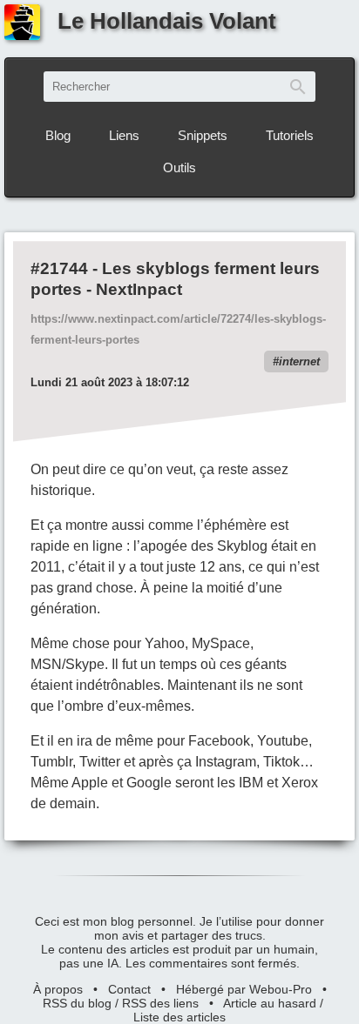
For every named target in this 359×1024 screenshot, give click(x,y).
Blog (58, 135)
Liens (124, 135)
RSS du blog (77, 1003)
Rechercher (298, 86)
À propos (58, 989)
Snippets (202, 135)
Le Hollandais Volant (167, 21)
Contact (129, 989)
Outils (179, 167)
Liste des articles (179, 1017)
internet (299, 361)
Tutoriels (290, 135)
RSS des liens (160, 1003)
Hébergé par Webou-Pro (244, 989)
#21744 (59, 268)
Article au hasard (269, 1003)
